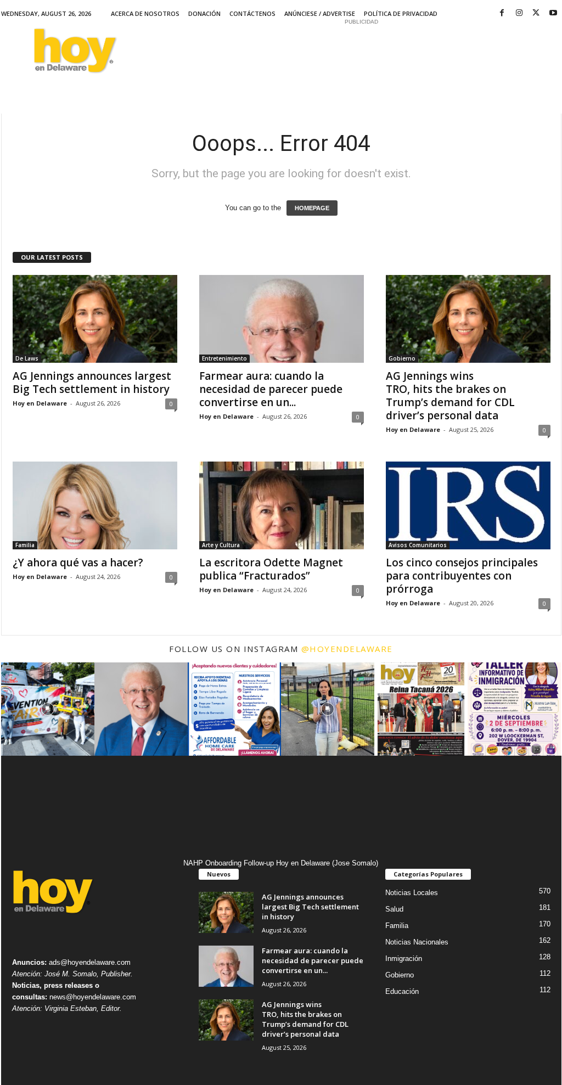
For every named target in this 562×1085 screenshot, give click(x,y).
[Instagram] (519, 13)
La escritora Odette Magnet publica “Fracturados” (271, 569)
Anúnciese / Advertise (319, 13)
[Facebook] (502, 13)
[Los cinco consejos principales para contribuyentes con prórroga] (468, 505)
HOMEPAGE (312, 208)
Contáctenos (252, 13)
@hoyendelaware (347, 648)
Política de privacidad (400, 13)
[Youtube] (553, 13)
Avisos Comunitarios (418, 545)
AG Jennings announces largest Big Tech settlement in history (92, 382)
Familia (25, 545)
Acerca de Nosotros (145, 13)
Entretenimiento (224, 358)
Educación (402, 991)
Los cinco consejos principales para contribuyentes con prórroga (462, 575)
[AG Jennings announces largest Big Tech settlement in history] (95, 319)
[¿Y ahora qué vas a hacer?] (95, 505)
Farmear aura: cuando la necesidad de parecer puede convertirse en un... (270, 389)
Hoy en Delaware (40, 403)
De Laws (26, 358)
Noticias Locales (411, 893)
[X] (536, 13)
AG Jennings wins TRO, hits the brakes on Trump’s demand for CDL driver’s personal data (450, 396)
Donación (204, 13)
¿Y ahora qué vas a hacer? (78, 562)
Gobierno (402, 358)
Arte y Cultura (221, 545)
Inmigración (403, 958)
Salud (394, 909)
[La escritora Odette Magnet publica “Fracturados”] (281, 505)
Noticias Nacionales (416, 942)
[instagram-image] (47, 709)
